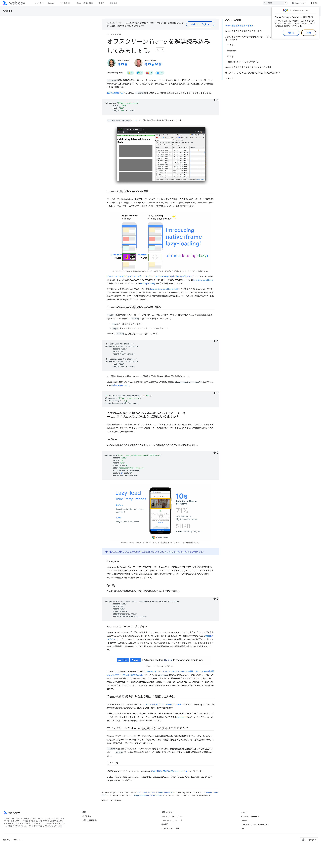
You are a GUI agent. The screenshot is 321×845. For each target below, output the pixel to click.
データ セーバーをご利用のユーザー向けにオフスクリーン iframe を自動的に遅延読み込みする (149, 276)
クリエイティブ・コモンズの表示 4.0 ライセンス (155, 793)
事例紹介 (113, 3)
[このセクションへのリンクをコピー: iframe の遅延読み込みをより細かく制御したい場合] (178, 696)
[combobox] (275, 3)
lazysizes (182, 717)
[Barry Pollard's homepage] (160, 65)
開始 (309, 33)
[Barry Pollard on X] (146, 65)
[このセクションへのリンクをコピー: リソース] (121, 763)
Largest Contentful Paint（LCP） (165, 289)
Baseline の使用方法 (85, 3)
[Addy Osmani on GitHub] (122, 65)
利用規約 (6, 840)
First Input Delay (147, 283)
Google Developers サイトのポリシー (148, 796)
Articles (7, 10)
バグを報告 (86, 816)
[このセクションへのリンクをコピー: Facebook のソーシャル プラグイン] (149, 626)
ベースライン (66, 3)
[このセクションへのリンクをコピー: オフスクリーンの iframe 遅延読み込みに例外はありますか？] (190, 728)
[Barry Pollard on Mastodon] (153, 65)
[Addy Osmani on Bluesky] (126, 65)
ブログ (101, 3)
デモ (135, 120)
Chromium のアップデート (172, 820)
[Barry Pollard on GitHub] (149, 65)
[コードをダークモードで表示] (214, 100)
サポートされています (121, 385)
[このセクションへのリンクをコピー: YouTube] (119, 439)
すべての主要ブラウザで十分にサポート (164, 704)
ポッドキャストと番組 (170, 828)
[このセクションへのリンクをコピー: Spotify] (117, 585)
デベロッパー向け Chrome (172, 816)
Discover (51, 3)
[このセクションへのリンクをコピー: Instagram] (121, 561)
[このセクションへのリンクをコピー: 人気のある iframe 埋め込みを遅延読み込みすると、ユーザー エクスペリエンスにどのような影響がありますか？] (181, 416)
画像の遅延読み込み (116, 93)
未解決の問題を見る (90, 820)
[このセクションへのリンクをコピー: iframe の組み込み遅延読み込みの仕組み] (163, 307)
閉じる (291, 33)
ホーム (109, 34)
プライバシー (17, 840)
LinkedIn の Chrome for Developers (254, 824)
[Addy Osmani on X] (119, 65)
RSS (242, 828)
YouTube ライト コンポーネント (177, 552)
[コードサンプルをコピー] (217, 100)
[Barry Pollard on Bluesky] (156, 65)
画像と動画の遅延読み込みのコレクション (170, 771)
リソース (38, 3)
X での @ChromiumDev (250, 816)
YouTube (244, 820)
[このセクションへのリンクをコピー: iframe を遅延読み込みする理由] (151, 191)
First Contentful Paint (203, 280)
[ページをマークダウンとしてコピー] (158, 50)
